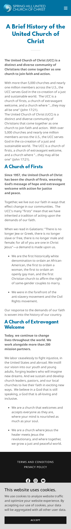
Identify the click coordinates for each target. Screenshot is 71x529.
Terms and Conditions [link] (35, 462)
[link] (24, 8)
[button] (65, 8)
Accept (35, 520)
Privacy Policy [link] (35, 467)
